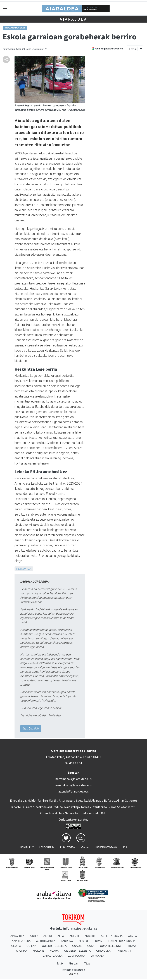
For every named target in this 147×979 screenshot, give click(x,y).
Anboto (90, 936)
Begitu (83, 941)
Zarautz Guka (52, 955)
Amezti (74, 936)
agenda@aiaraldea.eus (73, 791)
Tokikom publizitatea (73, 969)
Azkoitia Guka (45, 941)
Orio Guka (103, 950)
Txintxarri (123, 950)
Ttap (87, 963)
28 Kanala (97, 955)
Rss (125, 847)
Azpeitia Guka (21, 941)
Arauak (84, 847)
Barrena (67, 941)
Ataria (132, 936)
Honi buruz (27, 847)
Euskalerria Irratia (121, 941)
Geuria (16, 945)
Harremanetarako (106, 847)
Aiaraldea (73, 19)
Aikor (34, 936)
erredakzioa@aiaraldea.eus (73, 785)
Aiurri (47, 936)
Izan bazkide (31, 728)
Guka (90, 945)
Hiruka (131, 945)
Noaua (54, 950)
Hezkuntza (23, 568)
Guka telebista (110, 945)
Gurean (74, 963)
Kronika (21, 950)
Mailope (38, 950)
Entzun (132, 49)
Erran (98, 941)
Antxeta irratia (111, 936)
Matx (60, 963)
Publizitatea (67, 847)
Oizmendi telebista (77, 950)
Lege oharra (46, 847)
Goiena (31, 945)
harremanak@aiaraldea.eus (73, 779)
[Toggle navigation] (5, 8)
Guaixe (77, 945)
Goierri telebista (54, 945)
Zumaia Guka (76, 955)
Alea (61, 936)
